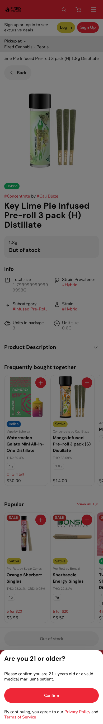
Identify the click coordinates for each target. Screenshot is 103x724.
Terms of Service (20, 717)
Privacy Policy (77, 712)
